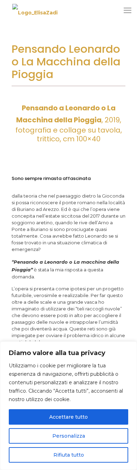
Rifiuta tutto (68, 455)
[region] (68, 405)
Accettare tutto (68, 417)
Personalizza (68, 436)
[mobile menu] (127, 11)
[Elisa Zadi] (35, 12)
